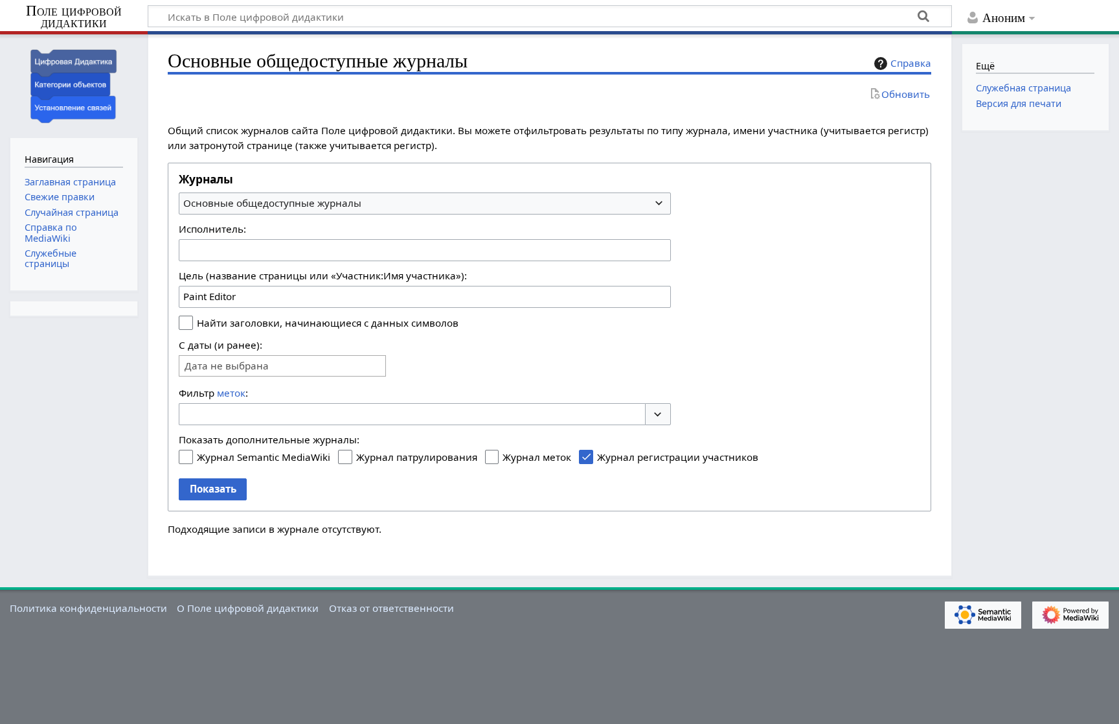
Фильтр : (213, 392)
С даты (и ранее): (220, 344)
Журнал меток (537, 456)
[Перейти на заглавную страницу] (74, 84)
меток (231, 392)
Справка (910, 62)
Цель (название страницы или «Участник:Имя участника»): (323, 275)
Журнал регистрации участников (677, 456)
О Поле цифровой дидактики (248, 607)
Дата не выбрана (227, 366)
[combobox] (425, 204)
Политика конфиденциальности (88, 607)
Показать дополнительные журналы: (269, 439)
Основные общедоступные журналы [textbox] (272, 202)
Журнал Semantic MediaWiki (263, 456)
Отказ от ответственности (391, 607)
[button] (658, 414)
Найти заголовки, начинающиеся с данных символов (327, 322)
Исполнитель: (212, 228)
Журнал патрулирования (416, 456)
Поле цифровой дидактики (74, 17)
